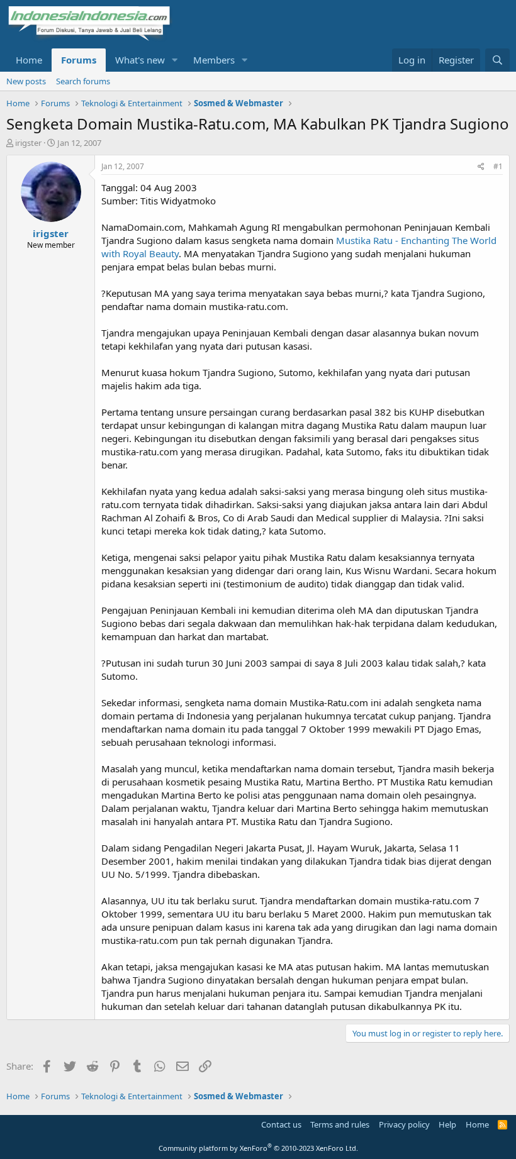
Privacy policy (404, 1124)
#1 (498, 166)
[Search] (497, 60)
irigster (28, 142)
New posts (26, 81)
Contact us (281, 1124)
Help (447, 1124)
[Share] (481, 167)
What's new (140, 59)
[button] (175, 60)
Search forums (83, 81)
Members (214, 59)
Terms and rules (339, 1124)
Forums (78, 59)
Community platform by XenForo (258, 1148)
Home (29, 59)
